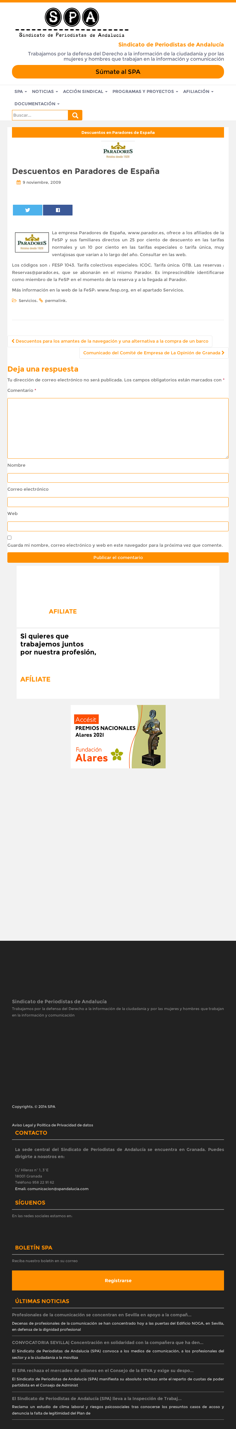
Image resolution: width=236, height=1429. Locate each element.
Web (12, 513)
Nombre (16, 465)
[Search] (75, 115)
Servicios (28, 300)
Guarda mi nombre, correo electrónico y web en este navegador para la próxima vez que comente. (115, 545)
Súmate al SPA (118, 71)
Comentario (21, 390)
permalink (55, 300)
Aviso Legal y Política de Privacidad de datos (52, 1104)
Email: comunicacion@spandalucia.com (51, 1168)
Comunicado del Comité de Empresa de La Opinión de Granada (152, 353)
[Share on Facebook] (58, 210)
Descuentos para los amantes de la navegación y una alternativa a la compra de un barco (111, 341)
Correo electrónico (28, 489)
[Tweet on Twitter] (27, 210)
